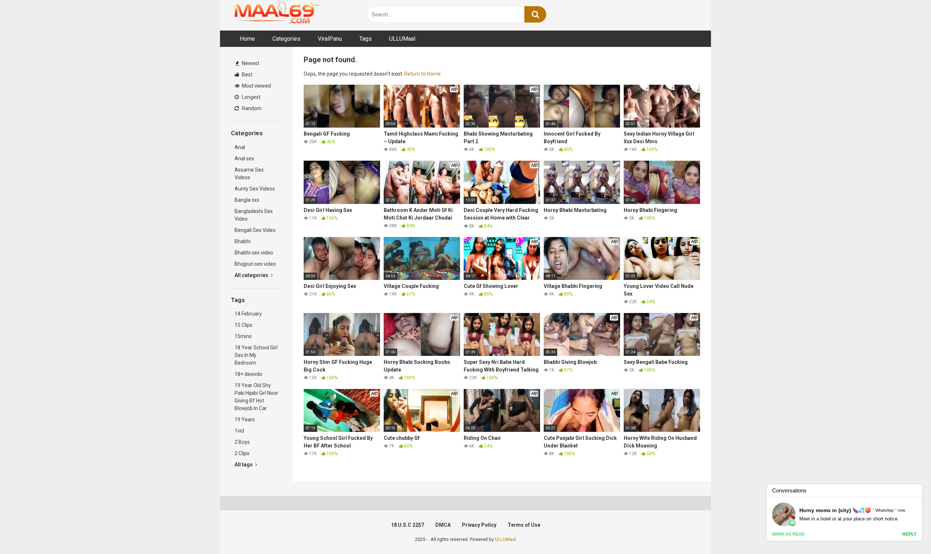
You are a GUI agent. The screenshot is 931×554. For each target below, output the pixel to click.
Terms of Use (524, 525)
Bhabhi (243, 241)
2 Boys (242, 442)
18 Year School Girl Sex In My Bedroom (256, 355)
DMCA (443, 525)
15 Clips (243, 325)
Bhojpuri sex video (255, 264)
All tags (244, 464)
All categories (252, 275)
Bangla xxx (247, 200)
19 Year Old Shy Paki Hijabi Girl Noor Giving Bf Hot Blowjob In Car (256, 396)
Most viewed (256, 86)
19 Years (245, 419)
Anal (240, 147)
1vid (239, 431)
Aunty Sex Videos (255, 189)
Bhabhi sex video (254, 253)
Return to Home (422, 74)
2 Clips (242, 453)
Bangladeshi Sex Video (254, 215)
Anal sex (244, 158)
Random (251, 108)
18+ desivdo (248, 374)
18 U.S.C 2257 (407, 525)
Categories (286, 38)
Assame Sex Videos (249, 173)
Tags (365, 38)
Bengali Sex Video (255, 230)
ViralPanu (330, 38)
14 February (248, 314)
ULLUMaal (402, 38)
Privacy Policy (479, 525)
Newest (250, 63)
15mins (243, 336)
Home (247, 38)
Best (246, 74)
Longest (250, 97)
